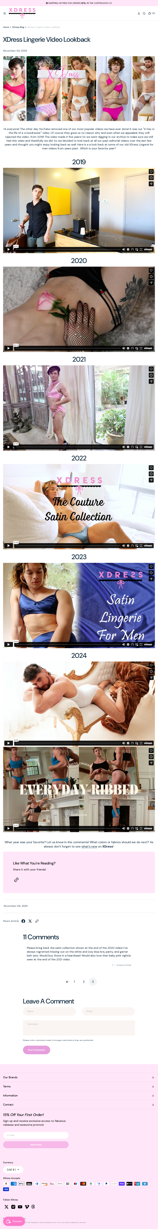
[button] (4, 13)
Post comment (36, 1049)
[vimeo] (26, 1206)
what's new (89, 846)
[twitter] (30, 921)
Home (6, 27)
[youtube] (20, 1206)
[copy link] (16, 879)
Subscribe (36, 1144)
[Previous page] (65, 981)
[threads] (33, 1206)
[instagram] (13, 1206)
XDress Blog (18, 27)
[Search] (144, 13)
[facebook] (23, 921)
